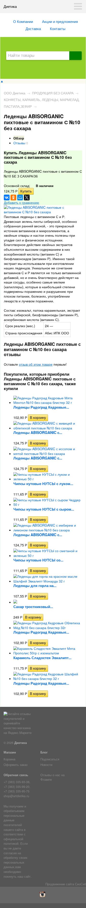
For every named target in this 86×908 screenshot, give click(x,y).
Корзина (9, 759)
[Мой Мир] (20, 197)
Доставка (33, 28)
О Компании (23, 21)
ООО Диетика (14, 93)
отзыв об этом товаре (36, 364)
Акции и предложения (60, 21)
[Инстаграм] (43, 896)
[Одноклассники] (13, 197)
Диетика (20, 743)
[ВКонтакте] (7, 197)
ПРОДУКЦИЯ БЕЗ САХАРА (53, 93)
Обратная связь (16, 775)
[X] (27, 197)
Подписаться (49, 759)
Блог (44, 752)
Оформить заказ (15, 765)
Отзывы (19, 142)
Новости (46, 765)
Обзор (18, 138)
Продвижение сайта (59, 884)
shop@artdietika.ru (16, 796)
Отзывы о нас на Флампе (52, 777)
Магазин (10, 752)
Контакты (57, 28)
